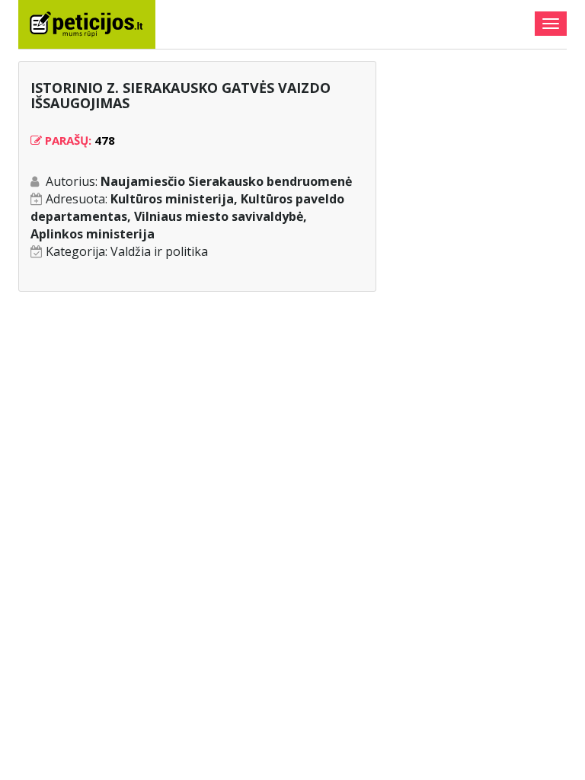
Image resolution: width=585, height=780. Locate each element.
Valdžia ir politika (159, 251)
